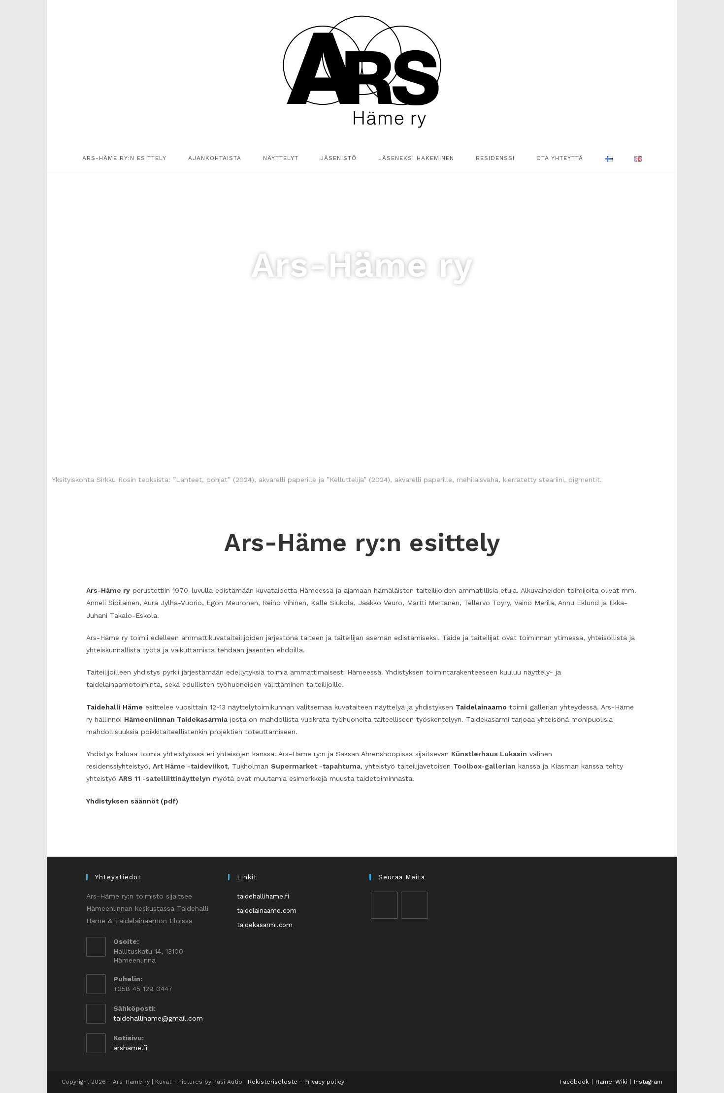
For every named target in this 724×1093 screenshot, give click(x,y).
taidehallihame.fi (263, 896)
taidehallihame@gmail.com (158, 1018)
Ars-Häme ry (108, 590)
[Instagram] (414, 905)
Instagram (648, 1081)
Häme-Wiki (611, 1081)
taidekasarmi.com (265, 925)
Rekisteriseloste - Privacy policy (296, 1081)
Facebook (574, 1081)
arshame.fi (130, 1048)
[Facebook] (384, 905)
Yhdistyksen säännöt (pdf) (132, 801)
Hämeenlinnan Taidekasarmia (176, 719)
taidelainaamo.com (266, 910)
